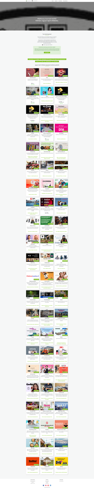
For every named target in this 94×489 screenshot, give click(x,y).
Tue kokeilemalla (31, 59)
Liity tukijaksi (47, 52)
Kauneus (50, 59)
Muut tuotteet (56, 61)
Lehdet (42, 61)
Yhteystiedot (47, 483)
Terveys (55, 59)
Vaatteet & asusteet (62, 59)
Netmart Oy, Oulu (33, 483)
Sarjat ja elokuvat (44, 59)
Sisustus (37, 61)
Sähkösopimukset (48, 61)
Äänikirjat (37, 59)
